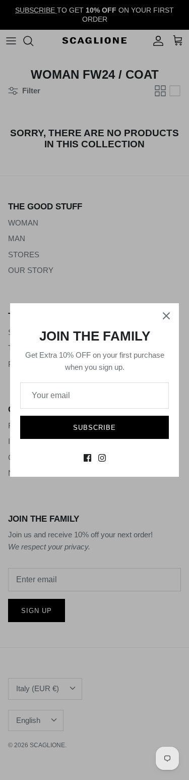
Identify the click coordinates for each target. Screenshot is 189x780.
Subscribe (94, 427)
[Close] (166, 316)
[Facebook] (87, 458)
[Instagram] (102, 458)
